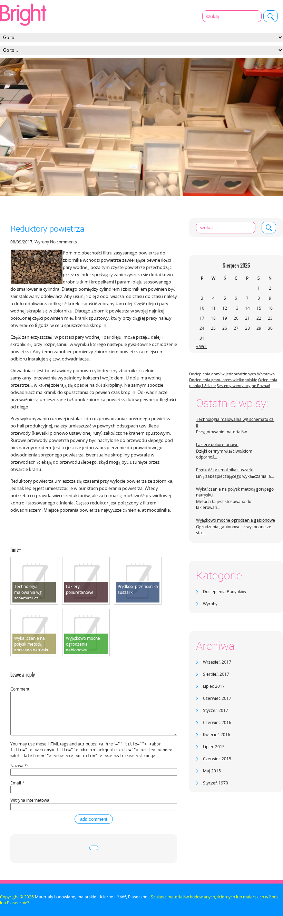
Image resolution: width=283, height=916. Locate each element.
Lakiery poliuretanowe (217, 444)
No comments (63, 242)
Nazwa (18, 766)
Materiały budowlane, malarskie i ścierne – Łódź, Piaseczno (91, 897)
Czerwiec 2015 (217, 759)
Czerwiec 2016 (217, 722)
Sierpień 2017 (216, 674)
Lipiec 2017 (214, 686)
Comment (19, 689)
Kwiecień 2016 (216, 734)
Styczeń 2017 (215, 710)
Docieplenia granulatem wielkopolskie (223, 379)
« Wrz (201, 346)
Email (17, 783)
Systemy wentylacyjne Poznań (243, 385)
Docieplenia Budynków (224, 592)
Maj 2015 (212, 771)
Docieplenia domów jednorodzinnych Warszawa (232, 374)
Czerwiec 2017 (217, 698)
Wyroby (210, 604)
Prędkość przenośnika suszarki (224, 470)
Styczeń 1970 (215, 783)
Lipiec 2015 (214, 747)
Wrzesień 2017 (217, 662)
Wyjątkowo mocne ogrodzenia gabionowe (235, 520)
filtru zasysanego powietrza (131, 253)
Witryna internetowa (29, 800)
